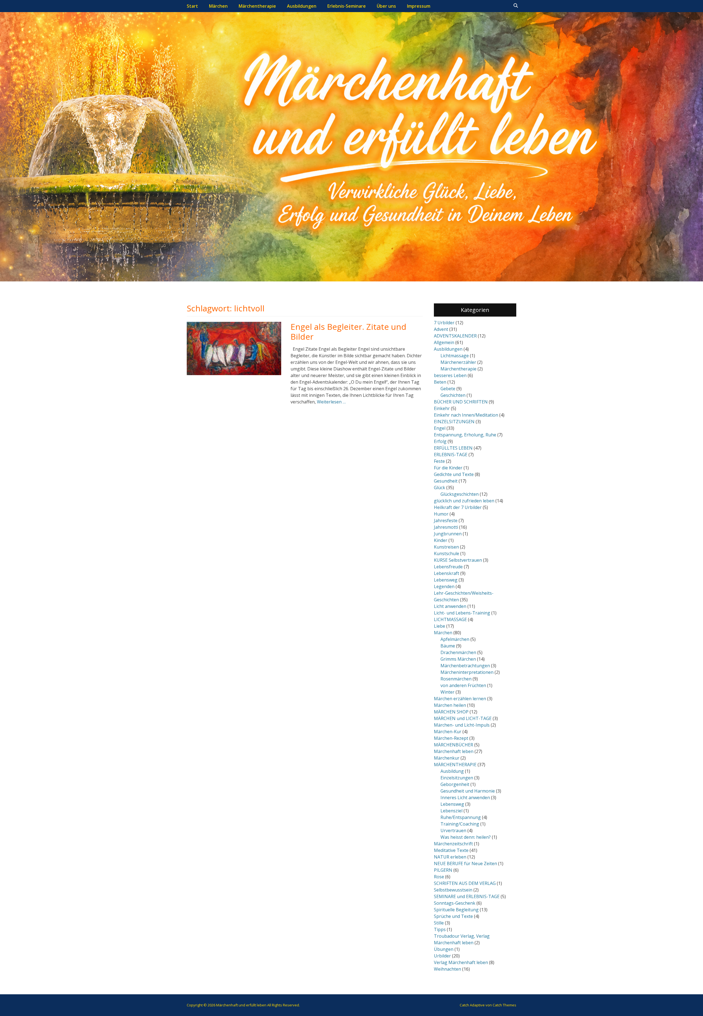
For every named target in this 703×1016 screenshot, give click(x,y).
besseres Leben (450, 375)
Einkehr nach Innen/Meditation (466, 415)
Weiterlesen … (331, 402)
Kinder (440, 540)
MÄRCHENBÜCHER (453, 745)
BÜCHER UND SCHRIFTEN (461, 402)
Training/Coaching (459, 824)
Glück (439, 488)
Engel (439, 428)
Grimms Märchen (458, 659)
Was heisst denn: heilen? (465, 837)
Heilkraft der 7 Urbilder (458, 507)
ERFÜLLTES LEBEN (453, 448)
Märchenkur (446, 758)
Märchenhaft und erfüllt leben (241, 1005)
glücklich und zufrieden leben (464, 501)
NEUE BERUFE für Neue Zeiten (465, 863)
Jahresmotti (446, 527)
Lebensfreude (448, 567)
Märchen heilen (450, 705)
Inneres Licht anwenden (465, 797)
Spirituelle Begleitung (456, 910)
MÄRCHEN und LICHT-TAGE (463, 718)
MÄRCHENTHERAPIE (455, 765)
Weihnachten (447, 969)
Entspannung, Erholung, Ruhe (465, 435)
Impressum (418, 6)
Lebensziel (451, 811)
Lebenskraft (446, 573)
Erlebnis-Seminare (346, 6)
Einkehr (442, 408)
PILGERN (443, 870)
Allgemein (444, 342)
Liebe (439, 626)
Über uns (386, 6)
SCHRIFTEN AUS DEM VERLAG (465, 883)
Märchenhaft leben (453, 751)
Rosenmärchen (456, 679)
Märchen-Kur (447, 732)
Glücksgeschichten (459, 494)
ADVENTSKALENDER (455, 336)
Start (192, 6)
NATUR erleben (450, 857)
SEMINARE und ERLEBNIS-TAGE (467, 896)
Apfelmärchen (454, 639)
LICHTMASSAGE (450, 619)
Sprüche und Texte (453, 916)
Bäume (447, 646)
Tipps (440, 929)
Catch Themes (504, 1005)
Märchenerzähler (458, 362)
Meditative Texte (451, 850)
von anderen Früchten (463, 685)
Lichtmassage (454, 356)
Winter (447, 692)
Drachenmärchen (458, 652)
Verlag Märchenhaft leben (461, 962)
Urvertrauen (453, 830)
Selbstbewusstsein (453, 890)
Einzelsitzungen (456, 778)
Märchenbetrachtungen (465, 666)
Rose (439, 877)
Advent (441, 329)
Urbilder (442, 956)
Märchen (218, 6)
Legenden (444, 586)
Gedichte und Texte (454, 474)
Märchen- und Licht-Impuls (462, 725)
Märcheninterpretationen (466, 672)
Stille (439, 923)
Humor (441, 514)
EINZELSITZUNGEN (454, 422)
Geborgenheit (454, 784)
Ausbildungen (301, 6)
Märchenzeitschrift (453, 844)
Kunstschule (446, 553)
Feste (439, 461)
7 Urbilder (444, 323)
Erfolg (440, 441)
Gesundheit (445, 481)
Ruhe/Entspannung (460, 817)
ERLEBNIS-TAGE (450, 455)
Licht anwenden (450, 606)
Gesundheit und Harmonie (467, 791)
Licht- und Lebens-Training (462, 613)
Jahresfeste (445, 520)
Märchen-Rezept (451, 738)
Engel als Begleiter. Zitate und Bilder (348, 331)
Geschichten (452, 395)
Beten (440, 382)
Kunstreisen (446, 547)
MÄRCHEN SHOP (451, 712)
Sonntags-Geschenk (454, 903)
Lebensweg (445, 580)
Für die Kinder (448, 468)
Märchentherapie (257, 6)
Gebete (447, 389)
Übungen (443, 949)
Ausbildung (452, 771)
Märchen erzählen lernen (460, 699)
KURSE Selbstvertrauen (458, 560)
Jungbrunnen (448, 534)
